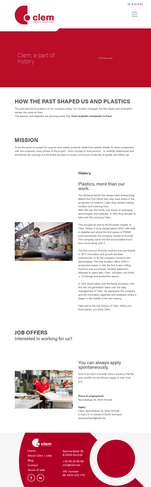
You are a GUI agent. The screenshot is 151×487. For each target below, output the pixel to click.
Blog (31, 460)
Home (32, 451)
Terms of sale (36, 470)
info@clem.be (71, 465)
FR (135, 4)
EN (141, 4)
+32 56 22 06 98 (73, 461)
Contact (33, 465)
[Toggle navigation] (134, 14)
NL (129, 4)
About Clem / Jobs (40, 455)
